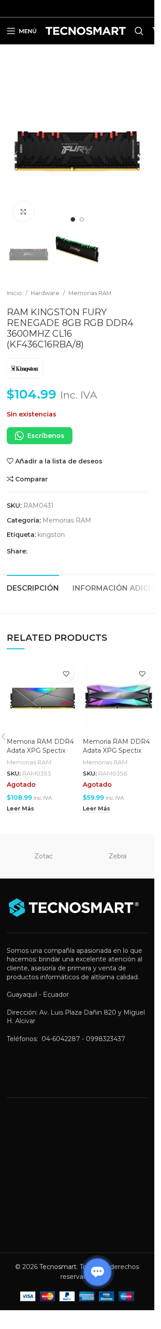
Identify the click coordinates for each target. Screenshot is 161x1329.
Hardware (45, 284)
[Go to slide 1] (73, 212)
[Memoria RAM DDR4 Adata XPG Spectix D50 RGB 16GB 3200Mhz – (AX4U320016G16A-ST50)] (42, 689)
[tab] (33, 578)
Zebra (118, 847)
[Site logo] (86, 30)
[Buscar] (139, 31)
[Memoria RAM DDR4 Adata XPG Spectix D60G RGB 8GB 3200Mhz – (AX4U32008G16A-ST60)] (118, 689)
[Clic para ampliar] (23, 205)
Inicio (14, 284)
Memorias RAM (89, 284)
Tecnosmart (57, 1258)
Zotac (43, 847)
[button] (16, 151)
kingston (51, 526)
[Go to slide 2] (82, 212)
